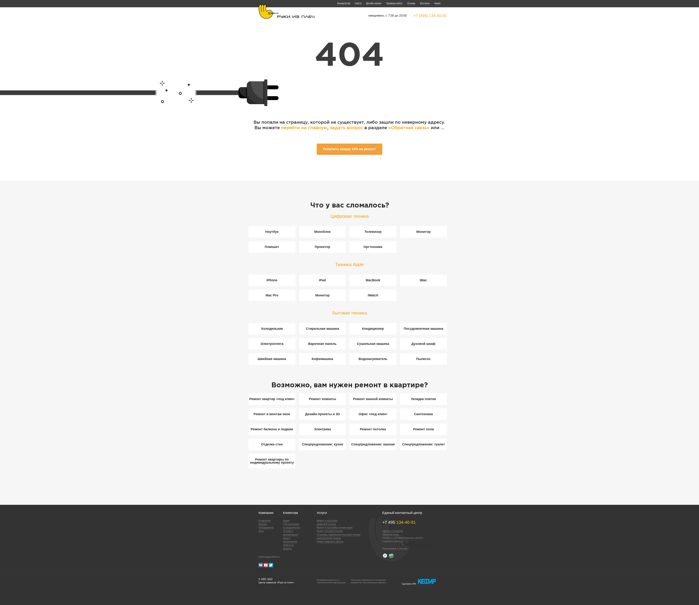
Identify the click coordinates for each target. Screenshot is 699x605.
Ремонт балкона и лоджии (272, 429)
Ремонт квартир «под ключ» (272, 399)
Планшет (272, 247)
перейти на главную (304, 128)
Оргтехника (373, 247)
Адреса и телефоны (392, 531)
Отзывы (411, 3)
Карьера (262, 524)
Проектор (322, 247)
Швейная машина (272, 359)
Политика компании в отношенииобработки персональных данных (368, 581)
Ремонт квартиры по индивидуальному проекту (272, 461)
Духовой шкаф (423, 344)
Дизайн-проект (374, 3)
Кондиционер (373, 328)
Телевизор (373, 232)
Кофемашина (322, 359)
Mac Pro (272, 295)
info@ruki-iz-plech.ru (392, 541)
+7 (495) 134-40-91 (430, 15)
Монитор (423, 232)
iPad (322, 280)
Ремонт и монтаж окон (272, 414)
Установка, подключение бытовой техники (338, 534)
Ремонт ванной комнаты (373, 399)
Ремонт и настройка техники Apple (335, 527)
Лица (261, 531)
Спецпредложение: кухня (322, 444)
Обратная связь (390, 534)
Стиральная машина (322, 328)
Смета (358, 3)
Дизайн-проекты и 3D (322, 414)
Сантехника (423, 414)
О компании (264, 520)
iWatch (373, 295)
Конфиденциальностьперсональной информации (331, 581)
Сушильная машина (373, 344)
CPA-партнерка (291, 524)
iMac (423, 280)
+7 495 (399, 522)
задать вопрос (346, 128)
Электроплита (271, 344)
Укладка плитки (423, 399)
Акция (437, 3)
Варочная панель (322, 344)
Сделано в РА (409, 584)
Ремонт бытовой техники (330, 531)
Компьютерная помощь (329, 538)
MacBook (373, 280)
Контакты (425, 3)
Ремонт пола (423, 429)
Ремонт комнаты (322, 399)
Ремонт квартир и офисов (330, 541)
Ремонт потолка (373, 429)
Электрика (322, 429)
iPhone (271, 280)
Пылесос (423, 359)
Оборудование (266, 527)
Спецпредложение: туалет (423, 444)
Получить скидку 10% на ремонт (349, 149)
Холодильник (272, 328)
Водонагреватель (373, 359)
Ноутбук (272, 232)
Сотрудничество (291, 527)
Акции (286, 520)
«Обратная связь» (409, 128)
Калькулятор (343, 3)
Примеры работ (394, 3)
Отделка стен (272, 444)
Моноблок (322, 232)
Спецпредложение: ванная (373, 444)
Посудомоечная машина (423, 328)
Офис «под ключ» (373, 414)
